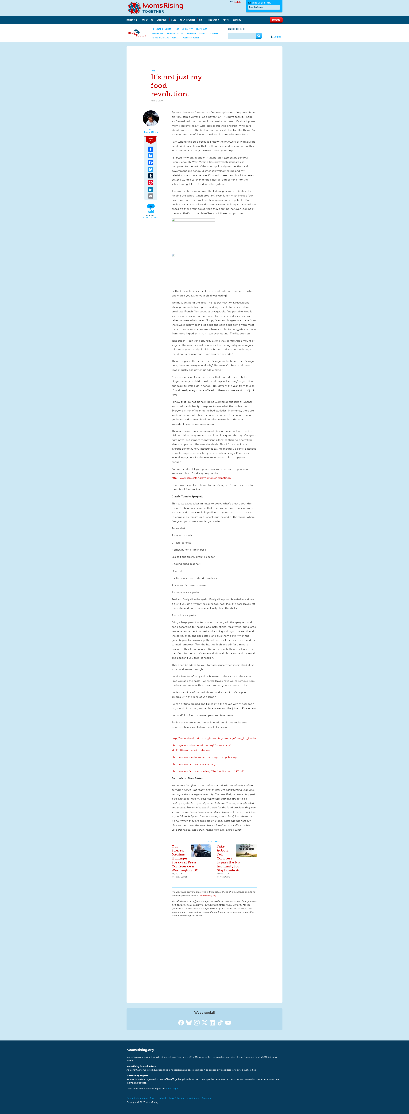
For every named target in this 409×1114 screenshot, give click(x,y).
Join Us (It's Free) (261, 2)
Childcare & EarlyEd (161, 29)
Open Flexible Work (209, 33)
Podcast (176, 37)
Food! (153, 71)
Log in (277, 36)
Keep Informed (188, 19)
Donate (276, 19)
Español (237, 19)
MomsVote (132, 19)
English (237, 2)
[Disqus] (214, 959)
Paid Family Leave (160, 37)
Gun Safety (187, 29)
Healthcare (201, 29)
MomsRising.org (158, 8)
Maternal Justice (175, 33)
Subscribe (207, 1098)
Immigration (158, 33)
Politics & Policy (191, 37)
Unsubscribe (193, 1098)
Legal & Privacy (176, 1098)
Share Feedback (158, 1098)
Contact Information (137, 1098)
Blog (173, 19)
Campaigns (162, 19)
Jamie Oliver (151, 132)
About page (172, 1088)
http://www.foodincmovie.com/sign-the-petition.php (206, 757)
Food (177, 29)
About (226, 19)
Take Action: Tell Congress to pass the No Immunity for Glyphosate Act (229, 858)
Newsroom (213, 19)
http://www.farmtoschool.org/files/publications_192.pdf (208, 771)
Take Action (147, 19)
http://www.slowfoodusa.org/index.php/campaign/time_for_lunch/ (214, 738)
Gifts (202, 19)
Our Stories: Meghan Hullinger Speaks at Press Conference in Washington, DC (185, 858)
